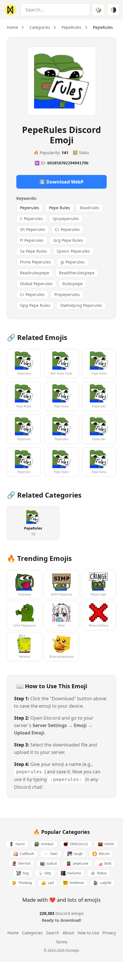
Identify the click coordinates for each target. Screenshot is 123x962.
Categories (39, 27)
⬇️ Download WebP (61, 182)
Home (12, 27)
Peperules (29, 207)
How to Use (88, 932)
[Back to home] (9, 9)
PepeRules (71, 27)
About (68, 932)
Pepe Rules (59, 207)
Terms (62, 942)
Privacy (109, 932)
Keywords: (26, 198)
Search (52, 932)
